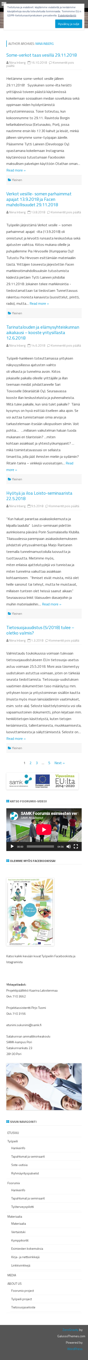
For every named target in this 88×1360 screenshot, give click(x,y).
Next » (59, 763)
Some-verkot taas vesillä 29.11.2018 (41, 54)
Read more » (16, 170)
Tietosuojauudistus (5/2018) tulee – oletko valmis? (40, 630)
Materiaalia (14, 1216)
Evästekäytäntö (67, 15)
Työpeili (12, 1141)
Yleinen (17, 179)
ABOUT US (14, 1283)
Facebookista (63, 956)
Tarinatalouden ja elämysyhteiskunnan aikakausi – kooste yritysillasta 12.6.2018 (42, 332)
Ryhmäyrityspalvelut (25, 1173)
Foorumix (13, 1183)
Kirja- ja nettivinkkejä (25, 1256)
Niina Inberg (44, 43)
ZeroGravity (71, 1329)
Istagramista (14, 962)
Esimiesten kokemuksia (27, 1248)
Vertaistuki (18, 1231)
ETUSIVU (13, 1132)
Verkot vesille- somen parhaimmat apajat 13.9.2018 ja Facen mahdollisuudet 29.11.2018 (39, 199)
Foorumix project (22, 1290)
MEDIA (11, 1275)
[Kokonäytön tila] (76, 846)
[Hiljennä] (68, 846)
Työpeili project (21, 1299)
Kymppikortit (19, 1240)
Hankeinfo (18, 1148)
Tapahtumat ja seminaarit (28, 1156)
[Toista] (12, 846)
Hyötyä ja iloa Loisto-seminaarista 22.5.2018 (39, 495)
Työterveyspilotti (22, 1206)
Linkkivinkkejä (20, 1265)
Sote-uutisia (19, 1164)
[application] (44, 829)
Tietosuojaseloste (23, 1307)
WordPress (75, 1348)
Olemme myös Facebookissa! (33, 860)
